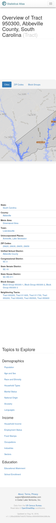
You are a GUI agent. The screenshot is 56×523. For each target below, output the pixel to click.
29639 (13, 246)
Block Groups (34, 84)
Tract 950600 (43, 298)
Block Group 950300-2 (35, 284)
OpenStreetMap (28, 508)
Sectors (7, 454)
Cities (6, 84)
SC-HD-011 (8, 276)
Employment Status (13, 429)
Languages (9, 409)
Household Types (12, 385)
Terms (27, 494)
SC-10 (6, 269)
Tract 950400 (17, 298)
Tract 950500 (30, 298)
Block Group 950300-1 (13, 284)
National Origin (11, 397)
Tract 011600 (22, 295)
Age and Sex (10, 373)
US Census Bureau (34, 505)
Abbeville (7, 215)
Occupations (10, 442)
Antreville (7, 238)
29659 (26, 246)
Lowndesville (9, 230)
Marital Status (10, 391)
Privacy (34, 494)
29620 (6, 246)
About (20, 494)
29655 (19, 246)
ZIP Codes (19, 84)
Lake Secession (19, 238)
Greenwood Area (10, 223)
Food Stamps (10, 435)
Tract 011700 (35, 295)
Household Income (12, 423)
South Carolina (9, 207)
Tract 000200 (9, 295)
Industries (8, 448)
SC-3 (5, 261)
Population (9, 367)
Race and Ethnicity (12, 379)
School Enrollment (12, 474)
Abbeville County (10, 253)
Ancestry (8, 403)
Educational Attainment (14, 468)
